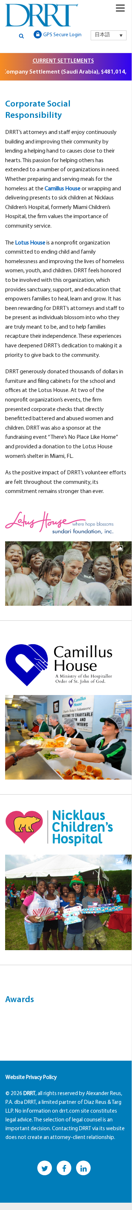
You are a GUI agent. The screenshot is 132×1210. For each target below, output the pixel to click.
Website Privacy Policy (31, 1077)
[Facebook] (64, 1168)
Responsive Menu (120, 8)
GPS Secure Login (62, 35)
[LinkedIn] (83, 1168)
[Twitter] (44, 1168)
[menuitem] (109, 35)
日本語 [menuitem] (102, 35)
